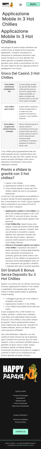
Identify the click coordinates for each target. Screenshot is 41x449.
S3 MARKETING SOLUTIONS (24, 445)
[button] (20, 4)
